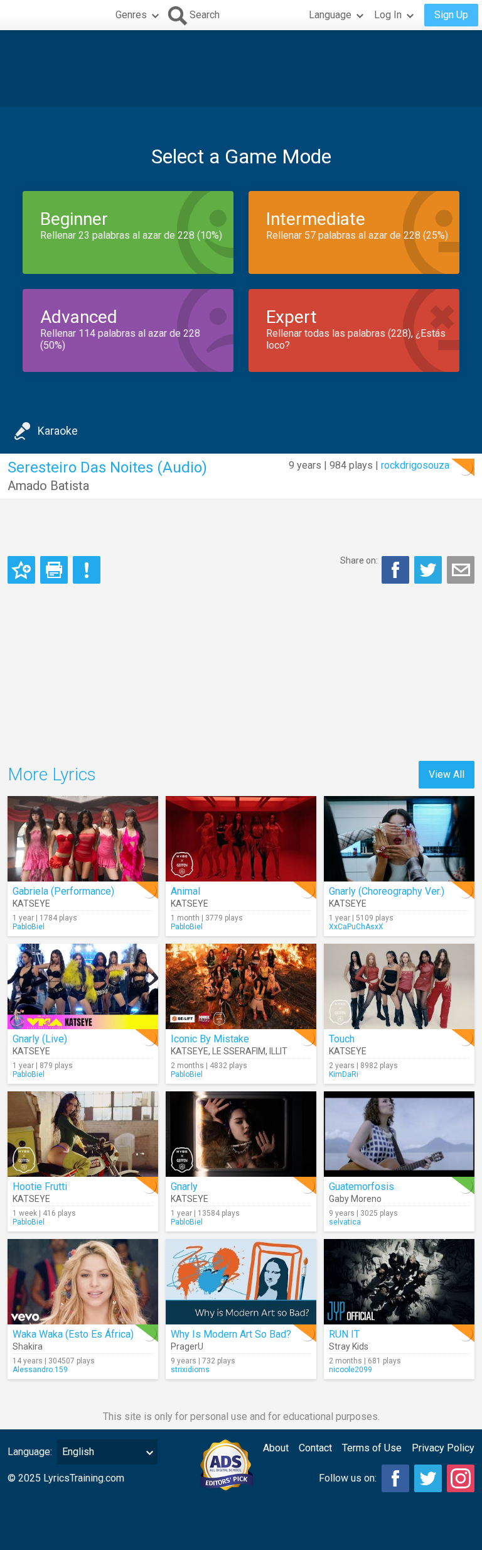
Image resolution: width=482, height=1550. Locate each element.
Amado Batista (48, 485)
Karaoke (58, 430)
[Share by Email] (460, 570)
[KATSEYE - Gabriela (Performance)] (83, 838)
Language (330, 15)
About (276, 1448)
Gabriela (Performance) (63, 891)
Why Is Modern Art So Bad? (231, 1334)
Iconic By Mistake (210, 1039)
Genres (131, 15)
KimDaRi (343, 1074)
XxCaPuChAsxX (356, 926)
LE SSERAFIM (238, 1051)
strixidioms (190, 1369)
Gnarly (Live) (40, 1039)
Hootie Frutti (40, 1187)
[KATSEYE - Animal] (241, 838)
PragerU (187, 1346)
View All (446, 774)
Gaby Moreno (355, 1199)
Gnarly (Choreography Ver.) (386, 891)
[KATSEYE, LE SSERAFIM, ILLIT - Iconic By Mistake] (241, 986)
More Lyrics (52, 774)
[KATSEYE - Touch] (399, 986)
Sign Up (451, 15)
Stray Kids (348, 1346)
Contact (315, 1448)
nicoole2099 (350, 1369)
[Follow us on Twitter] (428, 1478)
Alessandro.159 (40, 1369)
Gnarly (184, 1187)
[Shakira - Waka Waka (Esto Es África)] (83, 1281)
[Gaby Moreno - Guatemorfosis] (399, 1134)
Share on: (359, 560)
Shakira (28, 1346)
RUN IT (344, 1334)
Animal (185, 891)
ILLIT (278, 1051)
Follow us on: (348, 1478)
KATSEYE (31, 903)
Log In (388, 15)
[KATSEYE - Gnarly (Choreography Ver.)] (399, 838)
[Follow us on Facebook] (395, 1478)
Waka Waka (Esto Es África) (73, 1334)
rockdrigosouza (415, 465)
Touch (342, 1039)
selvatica (345, 1222)
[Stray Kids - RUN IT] (399, 1281)
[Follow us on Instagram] (460, 1478)
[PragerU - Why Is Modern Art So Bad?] (241, 1281)
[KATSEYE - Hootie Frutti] (83, 1134)
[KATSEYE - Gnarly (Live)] (83, 986)
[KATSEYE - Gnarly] (241, 1134)
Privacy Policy (443, 1448)
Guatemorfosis (361, 1187)
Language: (30, 1452)
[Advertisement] (241, 68)
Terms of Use (372, 1448)
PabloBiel (29, 926)
